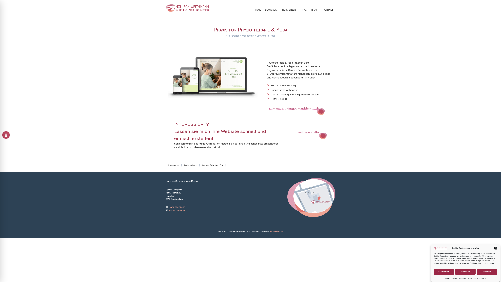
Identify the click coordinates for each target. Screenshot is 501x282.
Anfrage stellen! (310, 132)
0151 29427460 (177, 207)
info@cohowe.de (177, 210)
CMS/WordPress (266, 35)
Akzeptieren (443, 271)
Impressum (481, 278)
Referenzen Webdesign (241, 35)
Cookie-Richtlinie (451, 278)
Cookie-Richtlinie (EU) (212, 165)
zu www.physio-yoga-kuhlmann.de (294, 108)
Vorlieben (487, 271)
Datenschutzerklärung (467, 278)
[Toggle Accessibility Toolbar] (6, 135)
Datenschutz (190, 165)
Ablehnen (465, 271)
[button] (495, 248)
